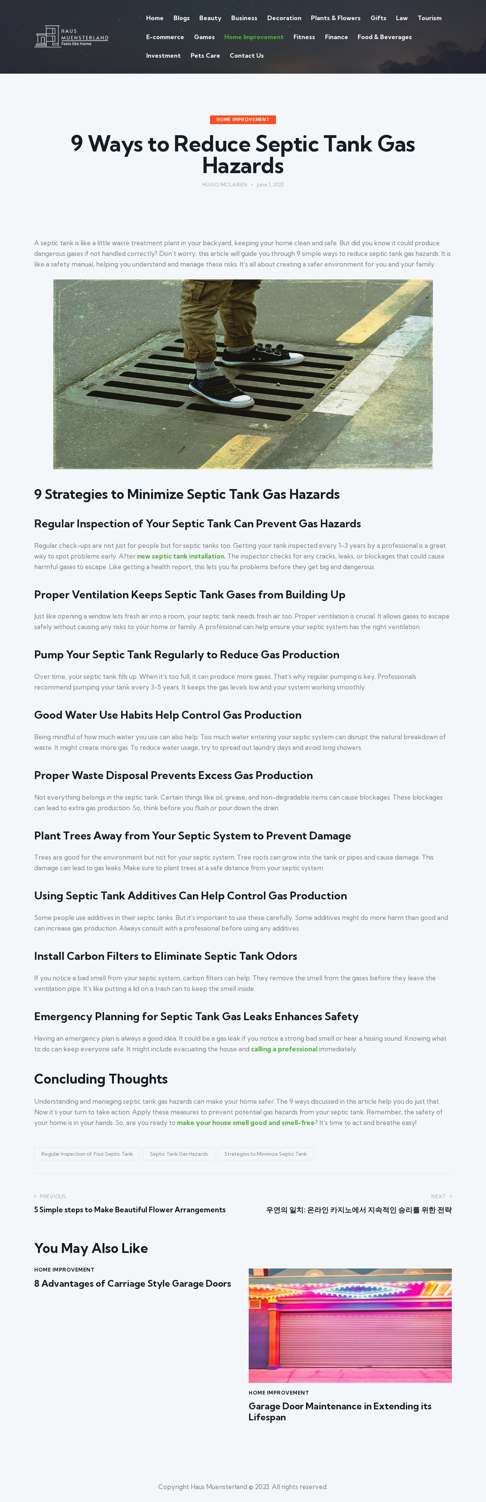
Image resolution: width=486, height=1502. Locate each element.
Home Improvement (243, 119)
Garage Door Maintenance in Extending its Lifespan (340, 1412)
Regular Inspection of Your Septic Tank (87, 1154)
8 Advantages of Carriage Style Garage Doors (132, 1283)
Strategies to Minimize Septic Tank (265, 1154)
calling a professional (284, 1049)
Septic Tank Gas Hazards (179, 1154)
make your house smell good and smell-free (246, 1122)
